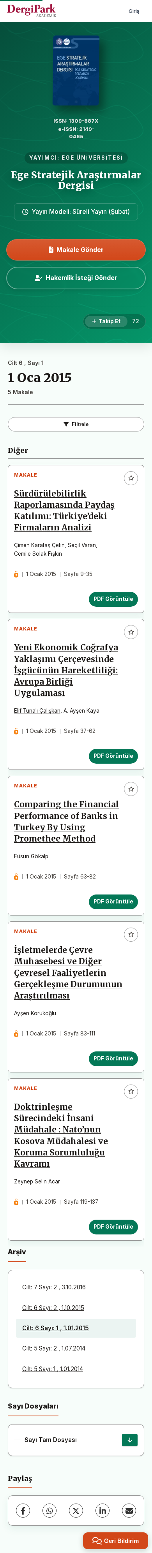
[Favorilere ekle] (131, 478)
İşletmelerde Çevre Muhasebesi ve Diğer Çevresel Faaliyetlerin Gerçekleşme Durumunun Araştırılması (68, 972)
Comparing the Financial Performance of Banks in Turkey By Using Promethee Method (66, 821)
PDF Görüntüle (113, 599)
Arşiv (17, 1252)
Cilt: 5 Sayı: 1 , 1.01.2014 (52, 1369)
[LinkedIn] (102, 1511)
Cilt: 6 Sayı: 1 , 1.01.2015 (55, 1328)
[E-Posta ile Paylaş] (129, 1511)
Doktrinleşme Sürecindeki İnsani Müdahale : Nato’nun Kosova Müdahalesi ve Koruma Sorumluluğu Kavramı (61, 1135)
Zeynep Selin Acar (37, 1181)
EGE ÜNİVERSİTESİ (92, 158)
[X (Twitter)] (76, 1511)
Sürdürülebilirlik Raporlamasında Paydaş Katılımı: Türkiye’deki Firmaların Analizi (64, 511)
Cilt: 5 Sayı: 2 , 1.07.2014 (53, 1348)
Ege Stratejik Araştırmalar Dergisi (76, 180)
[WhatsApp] (49, 1511)
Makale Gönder (80, 250)
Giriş (134, 11)
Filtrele (80, 424)
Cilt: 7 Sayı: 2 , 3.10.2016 (54, 1287)
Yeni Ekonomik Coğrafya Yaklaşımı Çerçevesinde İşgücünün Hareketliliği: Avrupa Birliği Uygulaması (66, 670)
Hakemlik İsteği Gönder (81, 278)
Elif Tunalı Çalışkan (37, 711)
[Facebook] (23, 1511)
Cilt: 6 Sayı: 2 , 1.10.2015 (53, 1308)
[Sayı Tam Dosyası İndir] (130, 1440)
